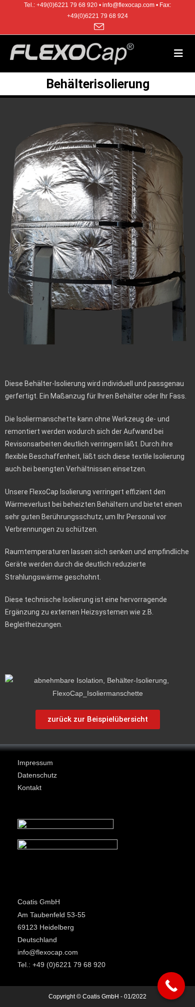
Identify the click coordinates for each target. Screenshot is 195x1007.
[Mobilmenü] (180, 53)
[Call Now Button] (171, 986)
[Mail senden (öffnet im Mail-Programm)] (97, 26)
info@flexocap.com (48, 952)
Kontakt (30, 788)
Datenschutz (37, 775)
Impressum (35, 763)
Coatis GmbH (39, 902)
